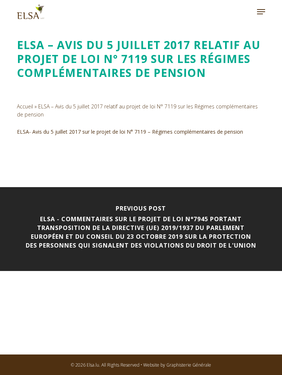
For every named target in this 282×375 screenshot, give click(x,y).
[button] (261, 11)
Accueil (25, 106)
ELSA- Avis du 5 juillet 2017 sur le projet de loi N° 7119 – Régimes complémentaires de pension (130, 131)
